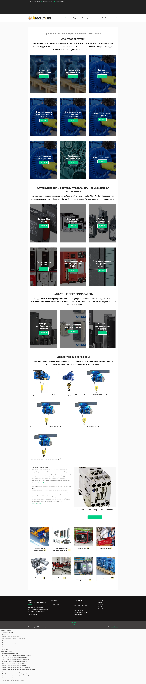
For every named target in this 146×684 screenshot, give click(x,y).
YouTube (100, 606)
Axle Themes (114, 627)
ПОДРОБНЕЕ (44, 76)
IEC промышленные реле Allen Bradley (95, 510)
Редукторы (76, 18)
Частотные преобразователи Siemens (13, 680)
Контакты (73, 622)
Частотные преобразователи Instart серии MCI (15, 676)
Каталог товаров (65, 18)
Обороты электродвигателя (40, 467)
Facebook (100, 600)
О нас (73, 624)
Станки (4, 645)
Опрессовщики (6, 647)
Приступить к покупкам (95, 517)
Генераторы (5, 641)
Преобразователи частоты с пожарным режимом (16, 655)
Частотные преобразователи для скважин (14, 672)
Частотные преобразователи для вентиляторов (16, 667)
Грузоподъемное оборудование (11, 643)
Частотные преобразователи (103, 18)
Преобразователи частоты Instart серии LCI (14, 661)
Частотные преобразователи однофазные (14, 657)
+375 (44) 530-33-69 (35, 1)
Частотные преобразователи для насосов (14, 665)
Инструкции (54, 600)
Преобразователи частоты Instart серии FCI (15, 674)
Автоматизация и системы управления (13, 638)
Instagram (100, 604)
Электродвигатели (87, 18)
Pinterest (100, 608)
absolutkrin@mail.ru (48, 1)
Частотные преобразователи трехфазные (14, 663)
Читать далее (42, 482)
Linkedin (100, 602)
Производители (55, 604)
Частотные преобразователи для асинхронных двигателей (19, 669)
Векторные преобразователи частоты (13, 678)
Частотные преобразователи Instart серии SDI (15, 659)
